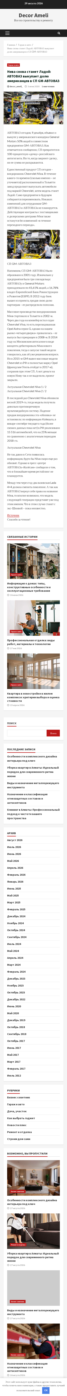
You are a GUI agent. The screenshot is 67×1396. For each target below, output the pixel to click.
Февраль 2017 (16, 1068)
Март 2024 (13, 964)
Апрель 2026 (15, 867)
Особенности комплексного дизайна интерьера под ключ (33, 1178)
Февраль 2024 (16, 971)
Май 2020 (13, 1013)
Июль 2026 (14, 847)
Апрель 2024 (15, 957)
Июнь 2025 (14, 888)
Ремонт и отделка (19, 1132)
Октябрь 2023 (16, 992)
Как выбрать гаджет (21, 1118)
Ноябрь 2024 (15, 923)
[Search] (59, 33)
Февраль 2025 (16, 909)
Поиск (11, 723)
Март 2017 (13, 1061)
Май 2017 (13, 1054)
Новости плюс (16, 1125)
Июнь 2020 (14, 1006)
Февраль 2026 (16, 874)
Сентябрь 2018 (16, 1034)
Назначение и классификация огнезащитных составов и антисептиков (27, 798)
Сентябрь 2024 (16, 937)
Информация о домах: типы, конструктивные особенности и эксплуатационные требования (33, 561)
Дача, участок (17, 1111)
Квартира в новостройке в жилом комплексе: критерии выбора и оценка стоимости (33, 671)
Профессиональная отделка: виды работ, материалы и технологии (33, 618)
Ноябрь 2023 (15, 985)
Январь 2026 (15, 881)
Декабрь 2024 (16, 916)
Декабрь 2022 (16, 999)
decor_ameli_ (16, 86)
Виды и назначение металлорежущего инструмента (33, 1288)
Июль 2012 (14, 1075)
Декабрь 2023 (16, 978)
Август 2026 (14, 840)
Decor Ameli (33, 15)
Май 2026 (13, 861)
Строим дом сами (18, 1139)
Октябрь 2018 (16, 1027)
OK (46, 1390)
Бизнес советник (18, 1097)
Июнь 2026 (14, 854)
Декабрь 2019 (16, 1020)
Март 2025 (13, 902)
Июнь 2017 (14, 1048)
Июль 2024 (14, 944)
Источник (13, 515)
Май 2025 (13, 895)
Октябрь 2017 (16, 1041)
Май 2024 (13, 951)
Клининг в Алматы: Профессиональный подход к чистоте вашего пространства (33, 814)
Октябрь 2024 (16, 930)
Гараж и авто (13, 65)
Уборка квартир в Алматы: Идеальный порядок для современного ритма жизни (33, 772)
